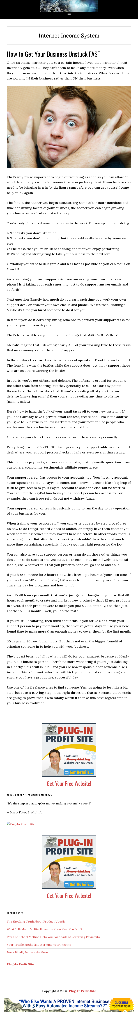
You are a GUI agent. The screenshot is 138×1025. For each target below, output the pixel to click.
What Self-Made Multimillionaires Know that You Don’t (44, 929)
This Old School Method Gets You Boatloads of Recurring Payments (53, 937)
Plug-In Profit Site (20, 964)
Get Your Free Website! (69, 783)
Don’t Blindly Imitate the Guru (27, 952)
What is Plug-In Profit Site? (69, 6)
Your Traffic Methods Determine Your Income (39, 944)
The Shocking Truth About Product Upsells (36, 921)
